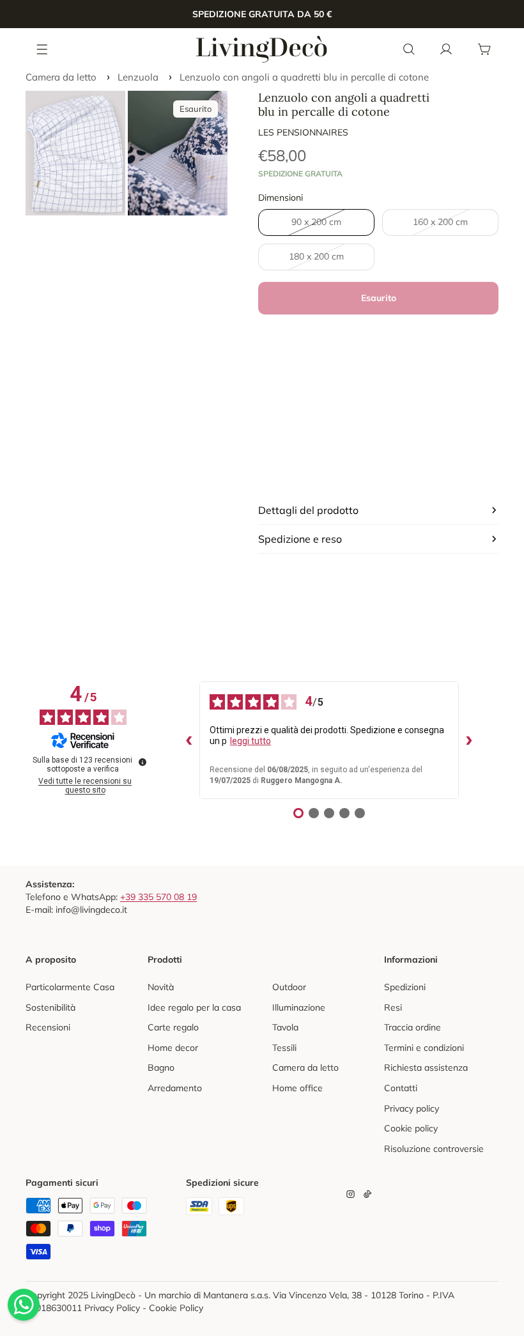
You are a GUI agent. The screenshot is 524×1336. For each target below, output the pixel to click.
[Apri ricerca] (409, 49)
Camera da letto (61, 77)
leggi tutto (250, 741)
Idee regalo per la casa (194, 1007)
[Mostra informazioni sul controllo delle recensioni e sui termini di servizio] (142, 762)
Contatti (400, 1088)
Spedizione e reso (300, 538)
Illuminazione (298, 1007)
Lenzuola (138, 77)
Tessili (284, 1047)
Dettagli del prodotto (308, 510)
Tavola (285, 1027)
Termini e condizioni (424, 1047)
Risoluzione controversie (434, 1148)
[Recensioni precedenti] (189, 740)
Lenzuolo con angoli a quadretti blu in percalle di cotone (304, 77)
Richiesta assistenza (426, 1067)
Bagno (161, 1067)
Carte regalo (173, 1027)
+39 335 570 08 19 (158, 897)
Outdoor (289, 987)
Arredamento (175, 1088)
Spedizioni (405, 987)
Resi (393, 1007)
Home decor (173, 1047)
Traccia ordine (412, 1027)
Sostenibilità (50, 1007)
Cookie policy (411, 1128)
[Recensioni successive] (469, 740)
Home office (297, 1088)
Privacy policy (411, 1108)
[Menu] (43, 48)
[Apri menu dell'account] (446, 49)
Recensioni (48, 1027)
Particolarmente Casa (70, 987)
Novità (161, 987)
